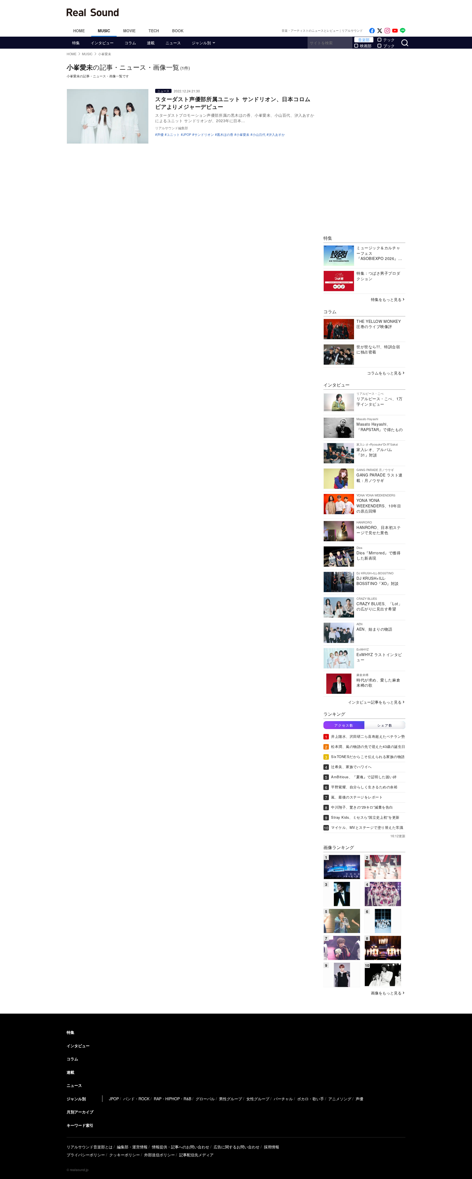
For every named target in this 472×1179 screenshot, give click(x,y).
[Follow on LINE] (402, 31)
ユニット (173, 134)
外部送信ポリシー (159, 1154)
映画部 (365, 45)
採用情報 (271, 1146)
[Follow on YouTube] (395, 31)
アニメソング (339, 1098)
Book (178, 30)
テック (389, 39)
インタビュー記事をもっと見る (375, 702)
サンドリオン (204, 134)
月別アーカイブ (80, 1111)
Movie (129, 30)
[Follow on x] (379, 31)
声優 (160, 134)
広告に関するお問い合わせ (236, 1146)
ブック (389, 45)
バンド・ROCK (136, 1098)
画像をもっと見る (386, 993)
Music (104, 30)
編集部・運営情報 (132, 1146)
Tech (154, 30)
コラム (130, 42)
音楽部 (364, 39)
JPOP (187, 134)
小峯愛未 (242, 134)
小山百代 (259, 134)
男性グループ (230, 1098)
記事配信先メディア (196, 1154)
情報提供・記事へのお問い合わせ (180, 1146)
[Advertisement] (272, 12)
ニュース (173, 42)
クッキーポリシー (124, 1154)
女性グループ (257, 1098)
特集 (76, 42)
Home (79, 30)
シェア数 (385, 725)
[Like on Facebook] (372, 31)
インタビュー (102, 42)
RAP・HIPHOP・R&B (172, 1098)
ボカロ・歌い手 (310, 1098)
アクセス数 (343, 725)
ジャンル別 (201, 42)
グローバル (205, 1098)
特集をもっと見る (386, 299)
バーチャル (283, 1098)
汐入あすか (277, 134)
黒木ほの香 (225, 134)
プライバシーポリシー (86, 1154)
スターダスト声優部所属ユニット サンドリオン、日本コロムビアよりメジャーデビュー (232, 102)
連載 (151, 42)
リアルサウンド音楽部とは (90, 1146)
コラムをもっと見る (384, 373)
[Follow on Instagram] (387, 31)
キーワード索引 (80, 1125)
